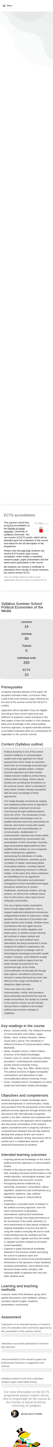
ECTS (10, 525)
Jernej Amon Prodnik (31, 1414)
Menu (9, 6)
